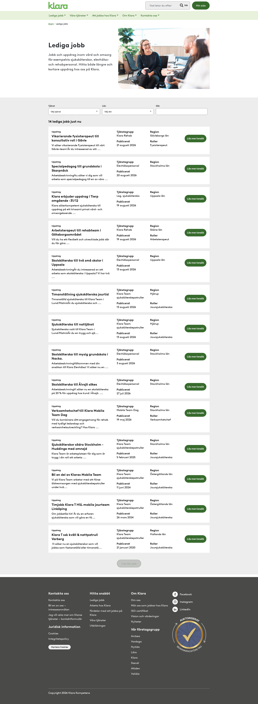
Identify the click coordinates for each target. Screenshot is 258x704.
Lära (134, 652)
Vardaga (136, 641)
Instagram (186, 601)
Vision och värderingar (145, 616)
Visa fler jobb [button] (129, 563)
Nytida (135, 646)
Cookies (53, 633)
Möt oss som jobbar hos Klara (149, 605)
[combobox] (162, 5)
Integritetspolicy (58, 638)
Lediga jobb (56, 15)
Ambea (135, 636)
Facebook (186, 594)
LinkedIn (185, 609)
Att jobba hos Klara (104, 15)
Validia (135, 673)
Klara (134, 657)
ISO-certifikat (139, 610)
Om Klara (128, 15)
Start (51, 24)
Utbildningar (97, 625)
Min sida (201, 5)
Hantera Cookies (59, 647)
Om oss (135, 600)
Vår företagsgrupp (145, 629)
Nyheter (136, 621)
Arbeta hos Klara (100, 605)
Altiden (135, 668)
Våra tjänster (78, 15)
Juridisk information (64, 627)
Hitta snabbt (100, 593)
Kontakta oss (149, 15)
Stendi (135, 663)
